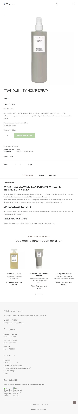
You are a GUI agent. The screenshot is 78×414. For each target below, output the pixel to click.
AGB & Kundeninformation (13, 365)
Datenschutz (34, 409)
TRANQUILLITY (21, 151)
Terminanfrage (10, 371)
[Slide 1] (36, 294)
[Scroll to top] (74, 402)
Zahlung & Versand (11, 363)
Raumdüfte (30, 151)
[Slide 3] (40, 294)
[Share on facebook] (15, 164)
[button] (73, 3)
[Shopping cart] (66, 3)
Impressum (43, 409)
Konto (7, 373)
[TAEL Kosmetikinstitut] (9, 4)
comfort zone (8, 156)
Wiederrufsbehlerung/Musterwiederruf (17, 368)
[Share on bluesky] (31, 164)
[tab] (41, 176)
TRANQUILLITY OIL (14, 274)
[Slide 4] (42, 294)
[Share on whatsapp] (28, 164)
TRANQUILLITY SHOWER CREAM (39, 275)
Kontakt (7, 360)
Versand (14, 284)
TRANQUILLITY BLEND (63, 274)
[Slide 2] (38, 294)
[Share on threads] (20, 164)
